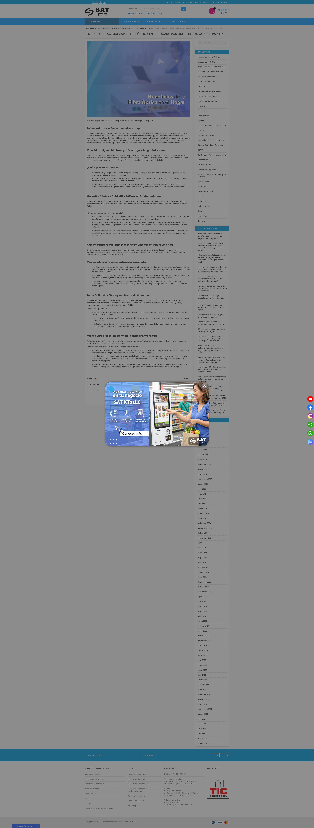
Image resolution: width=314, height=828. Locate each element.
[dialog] (157, 414)
